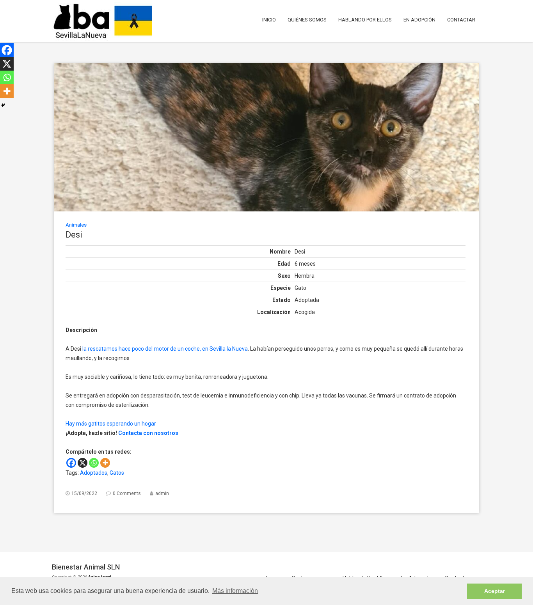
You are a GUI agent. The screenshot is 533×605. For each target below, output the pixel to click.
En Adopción (419, 20)
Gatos (117, 473)
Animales (76, 225)
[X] (82, 463)
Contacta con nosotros (148, 433)
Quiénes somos (307, 20)
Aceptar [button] (494, 591)
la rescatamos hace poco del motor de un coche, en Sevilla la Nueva (165, 349)
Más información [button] (235, 590)
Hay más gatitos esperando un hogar (111, 423)
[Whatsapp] (94, 463)
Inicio (269, 20)
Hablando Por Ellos (365, 20)
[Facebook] (71, 463)
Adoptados (93, 473)
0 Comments (127, 493)
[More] (105, 463)
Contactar (461, 20)
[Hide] (3, 105)
